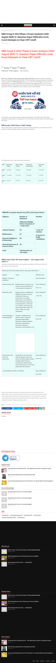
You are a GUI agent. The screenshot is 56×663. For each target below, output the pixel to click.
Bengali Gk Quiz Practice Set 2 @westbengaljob (20, 504)
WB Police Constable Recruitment (9, 517)
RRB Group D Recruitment (26, 404)
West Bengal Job (21, 517)
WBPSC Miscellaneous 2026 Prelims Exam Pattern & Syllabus (23, 556)
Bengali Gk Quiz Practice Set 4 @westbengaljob (20, 491)
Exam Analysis (8, 404)
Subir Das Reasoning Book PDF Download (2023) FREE (21, 474)
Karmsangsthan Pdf (28, 515)
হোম (2, 29)
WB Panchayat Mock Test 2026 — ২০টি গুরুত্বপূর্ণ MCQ (20, 562)
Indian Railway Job (16, 404)
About (37, 661)
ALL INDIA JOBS (5, 515)
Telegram (48, 661)
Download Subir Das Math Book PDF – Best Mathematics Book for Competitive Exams (29, 468)
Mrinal (3, 43)
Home (33, 661)
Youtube (53, 661)
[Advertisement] (28, 11)
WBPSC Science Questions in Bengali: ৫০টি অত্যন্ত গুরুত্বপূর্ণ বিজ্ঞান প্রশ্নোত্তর (24, 550)
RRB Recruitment (7, 29)
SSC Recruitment (37, 515)
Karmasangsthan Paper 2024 (16, 515)
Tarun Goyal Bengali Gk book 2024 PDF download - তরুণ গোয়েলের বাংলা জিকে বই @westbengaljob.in (30, 481)
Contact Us (42, 661)
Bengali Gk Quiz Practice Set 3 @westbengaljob (20, 498)
